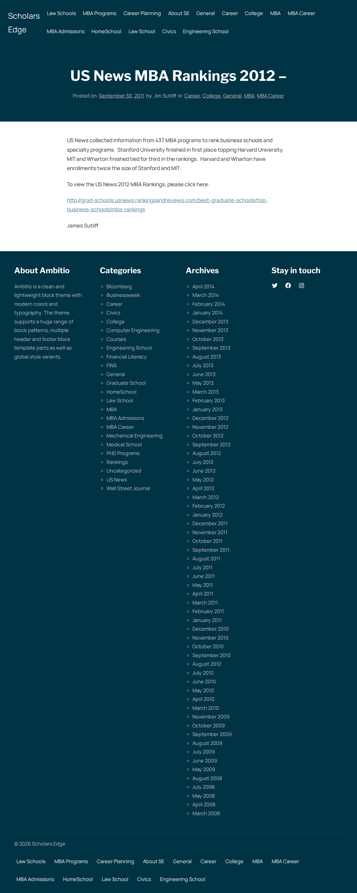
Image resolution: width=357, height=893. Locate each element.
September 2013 (211, 347)
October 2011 (207, 541)
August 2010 (206, 663)
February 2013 (208, 400)
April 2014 (203, 286)
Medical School (124, 444)
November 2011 (209, 532)
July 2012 (202, 462)
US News (117, 479)
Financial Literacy (127, 356)
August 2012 (206, 453)
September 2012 (211, 444)
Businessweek (123, 295)
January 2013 (207, 409)
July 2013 (202, 365)
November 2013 (210, 330)
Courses (116, 339)
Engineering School (129, 347)
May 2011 (202, 585)
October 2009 (208, 725)
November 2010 (210, 637)
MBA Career (270, 95)
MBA (249, 95)
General (232, 95)
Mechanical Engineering (135, 435)
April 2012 (203, 488)
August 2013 (206, 356)
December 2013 (210, 321)
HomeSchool (121, 391)
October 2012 (207, 435)
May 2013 (203, 382)
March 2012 (205, 497)
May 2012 (203, 479)
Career (192, 95)
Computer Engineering (133, 330)
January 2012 (207, 514)
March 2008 (206, 813)
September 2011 (211, 549)
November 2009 (211, 716)
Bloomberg (119, 286)
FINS (112, 365)
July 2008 (203, 786)
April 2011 (202, 593)
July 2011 (202, 567)
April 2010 (203, 699)
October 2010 (208, 646)
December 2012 (210, 418)
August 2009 (207, 743)
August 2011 (206, 558)
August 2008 (207, 778)
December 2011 (210, 523)
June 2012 (204, 470)
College (211, 95)
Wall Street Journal (128, 488)
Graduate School (126, 382)
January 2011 (207, 620)
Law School (120, 400)
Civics (113, 312)
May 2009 (203, 769)
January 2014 (207, 312)
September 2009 (212, 734)
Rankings (117, 462)
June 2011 (203, 576)
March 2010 (205, 708)
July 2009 (203, 751)
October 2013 (207, 339)
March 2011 (205, 602)
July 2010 (203, 672)
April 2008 (203, 804)
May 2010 (203, 690)
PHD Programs (123, 453)
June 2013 (204, 374)
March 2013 (205, 391)
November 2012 (210, 426)
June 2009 (204, 760)
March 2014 (205, 295)
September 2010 (211, 655)
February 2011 (208, 611)
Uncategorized (124, 470)
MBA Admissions (125, 418)
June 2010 (204, 681)
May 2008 (203, 795)
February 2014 (208, 304)
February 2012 (208, 505)
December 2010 (210, 628)
